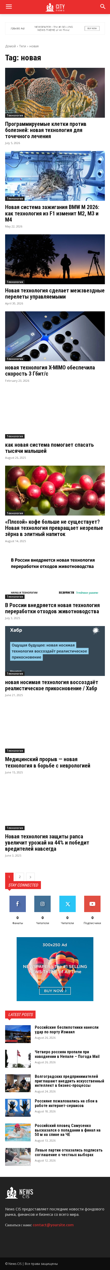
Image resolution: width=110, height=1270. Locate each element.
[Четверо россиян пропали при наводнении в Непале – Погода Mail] (18, 1059)
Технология (15, 115)
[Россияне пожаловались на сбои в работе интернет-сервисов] (18, 1108)
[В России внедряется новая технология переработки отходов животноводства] (55, 574)
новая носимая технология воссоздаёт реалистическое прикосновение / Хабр (51, 685)
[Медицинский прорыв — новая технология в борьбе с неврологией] (55, 728)
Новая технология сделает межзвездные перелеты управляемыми (55, 293)
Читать (42, 898)
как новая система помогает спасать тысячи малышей (49, 448)
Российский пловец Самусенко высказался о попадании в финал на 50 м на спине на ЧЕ (68, 1130)
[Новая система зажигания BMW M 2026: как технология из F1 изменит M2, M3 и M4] (55, 176)
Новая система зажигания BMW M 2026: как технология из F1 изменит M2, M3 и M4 (52, 213)
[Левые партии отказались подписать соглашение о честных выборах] (18, 1157)
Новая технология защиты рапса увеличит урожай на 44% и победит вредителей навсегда (47, 842)
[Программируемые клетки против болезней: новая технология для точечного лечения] (55, 93)
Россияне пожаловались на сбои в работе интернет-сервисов (66, 1103)
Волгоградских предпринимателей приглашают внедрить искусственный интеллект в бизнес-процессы (69, 1081)
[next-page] (30, 877)
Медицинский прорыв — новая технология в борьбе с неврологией (47, 762)
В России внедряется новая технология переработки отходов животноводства (52, 608)
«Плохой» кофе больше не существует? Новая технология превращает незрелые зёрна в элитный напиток (54, 528)
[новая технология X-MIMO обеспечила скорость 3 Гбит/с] (55, 336)
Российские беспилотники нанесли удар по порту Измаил (66, 1029)
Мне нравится (17, 898)
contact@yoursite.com (53, 1225)
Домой (10, 46)
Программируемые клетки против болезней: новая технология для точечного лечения (45, 130)
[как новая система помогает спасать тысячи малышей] (55, 414)
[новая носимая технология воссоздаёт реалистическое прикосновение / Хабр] (55, 651)
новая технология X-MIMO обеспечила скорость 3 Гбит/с (50, 370)
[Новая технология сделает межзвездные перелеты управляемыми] (55, 259)
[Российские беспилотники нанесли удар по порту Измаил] (18, 1034)
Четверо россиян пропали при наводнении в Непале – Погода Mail (67, 1054)
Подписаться (92, 898)
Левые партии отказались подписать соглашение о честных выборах (69, 1152)
